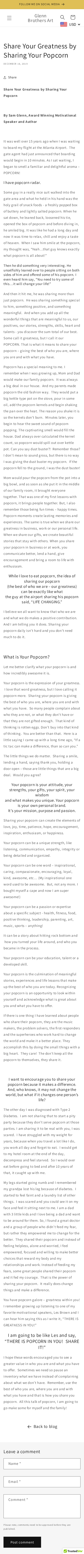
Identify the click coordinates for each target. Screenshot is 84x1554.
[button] (9, 18)
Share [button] (12, 77)
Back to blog (45, 1426)
